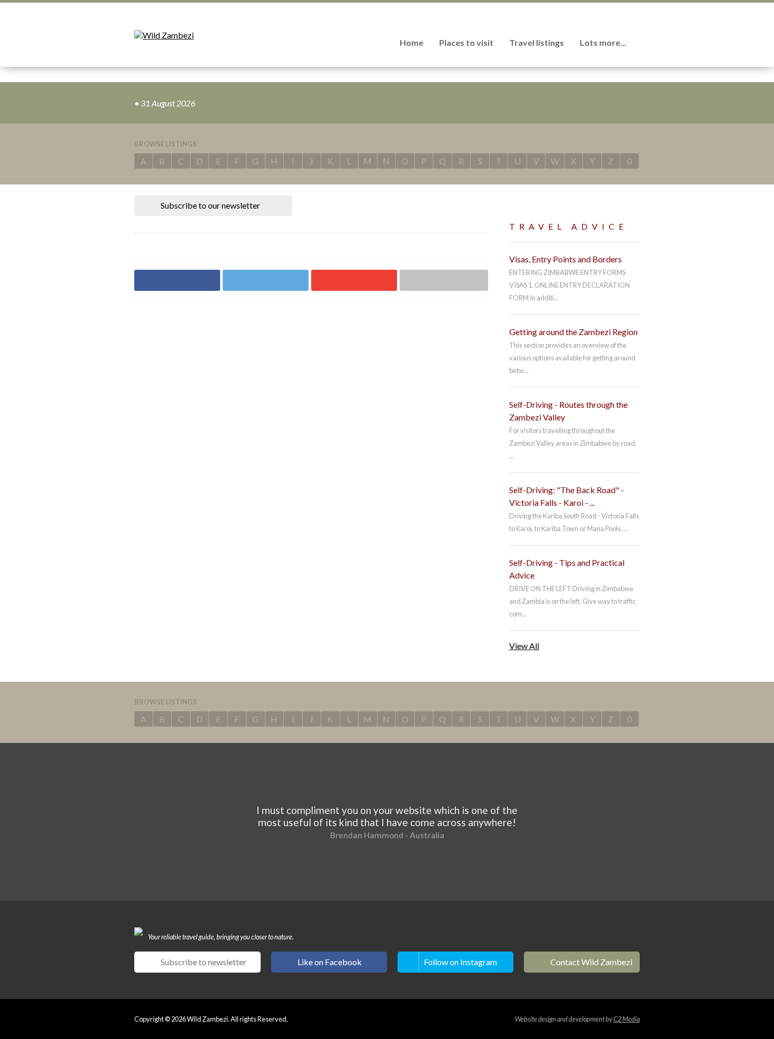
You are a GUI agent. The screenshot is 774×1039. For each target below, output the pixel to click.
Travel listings (536, 42)
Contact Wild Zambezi (591, 962)
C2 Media (626, 1019)
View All (524, 646)
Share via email (444, 280)
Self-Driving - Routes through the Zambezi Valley (568, 410)
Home (411, 42)
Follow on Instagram (460, 962)
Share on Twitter (266, 280)
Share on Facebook (177, 280)
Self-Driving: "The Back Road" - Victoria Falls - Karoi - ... (566, 496)
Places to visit (466, 42)
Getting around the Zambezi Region (573, 332)
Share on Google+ (354, 280)
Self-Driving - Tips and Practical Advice (566, 568)
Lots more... (603, 42)
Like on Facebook (329, 962)
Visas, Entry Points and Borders (565, 259)
